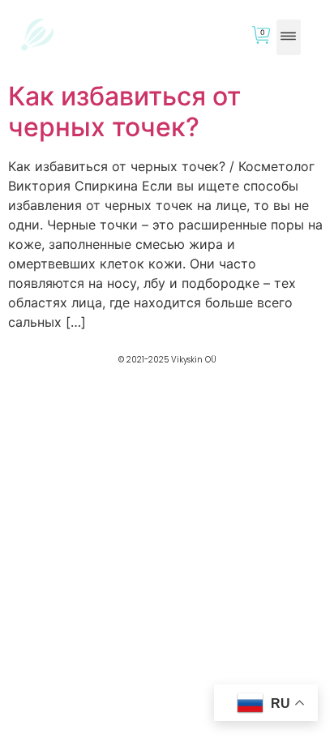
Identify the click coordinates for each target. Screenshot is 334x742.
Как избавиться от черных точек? (124, 111)
